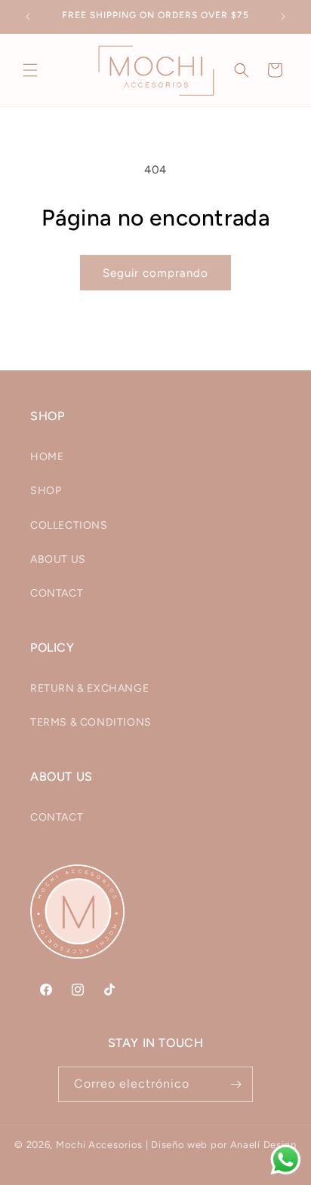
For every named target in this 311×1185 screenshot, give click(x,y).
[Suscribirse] (235, 1084)
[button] (30, 70)
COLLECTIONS (69, 525)
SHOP (45, 490)
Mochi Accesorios (99, 1144)
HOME (46, 456)
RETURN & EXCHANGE (89, 688)
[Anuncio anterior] (28, 16)
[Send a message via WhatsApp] (285, 1159)
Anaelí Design (263, 1144)
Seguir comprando (155, 273)
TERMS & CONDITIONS (91, 722)
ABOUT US (58, 559)
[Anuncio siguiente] (283, 16)
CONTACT (56, 593)
